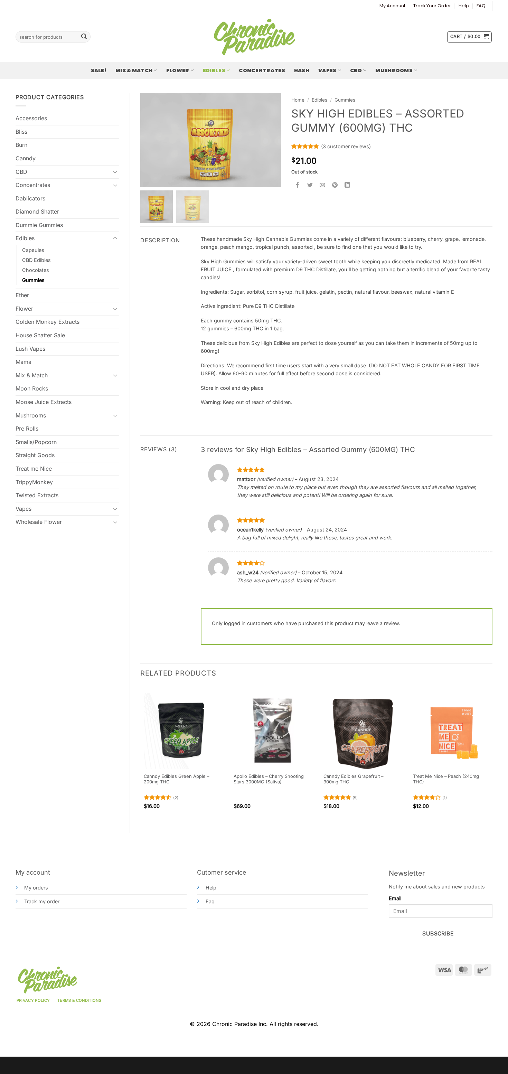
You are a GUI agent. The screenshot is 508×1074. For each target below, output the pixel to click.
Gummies (33, 280)
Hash (301, 70)
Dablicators (30, 198)
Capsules (33, 250)
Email (395, 898)
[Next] (492, 753)
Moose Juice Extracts (44, 401)
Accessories (31, 118)
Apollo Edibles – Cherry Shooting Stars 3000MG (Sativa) (269, 779)
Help (464, 6)
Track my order (41, 901)
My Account (392, 6)
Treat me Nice (34, 468)
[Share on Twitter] (310, 185)
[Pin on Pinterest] (335, 185)
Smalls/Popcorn (36, 442)
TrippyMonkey (34, 482)
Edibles (214, 70)
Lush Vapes (30, 348)
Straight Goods (35, 455)
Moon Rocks (32, 388)
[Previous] (140, 753)
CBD (356, 70)
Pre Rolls (27, 428)
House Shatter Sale (40, 335)
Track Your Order (432, 6)
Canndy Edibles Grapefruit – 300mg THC (353, 779)
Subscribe (437, 933)
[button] (469, 37)
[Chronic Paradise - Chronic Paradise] (254, 37)
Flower (177, 70)
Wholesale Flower (39, 521)
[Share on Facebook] (297, 185)
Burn (21, 144)
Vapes (327, 70)
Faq (210, 901)
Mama (23, 361)
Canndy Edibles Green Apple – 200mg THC (176, 779)
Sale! (98, 70)
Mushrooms (394, 70)
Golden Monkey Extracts (47, 321)
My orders (36, 888)
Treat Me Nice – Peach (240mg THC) (446, 779)
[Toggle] (115, 172)
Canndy (26, 158)
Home (297, 100)
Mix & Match (133, 70)
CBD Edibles (36, 260)
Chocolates (35, 270)
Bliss (21, 131)
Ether (22, 295)
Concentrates (262, 70)
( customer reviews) (346, 146)
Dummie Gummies (39, 225)
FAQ (481, 6)
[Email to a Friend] (322, 185)
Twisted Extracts (37, 495)
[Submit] (84, 37)
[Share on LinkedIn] (347, 185)
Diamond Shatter (37, 211)
